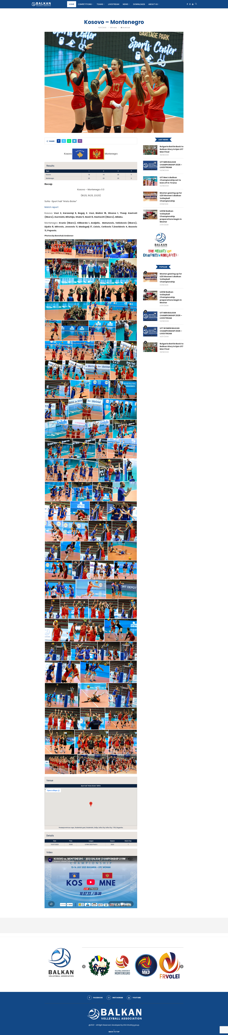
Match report (51, 207)
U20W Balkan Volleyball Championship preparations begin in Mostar (171, 216)
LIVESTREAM (113, 4)
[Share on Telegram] (74, 141)
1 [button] (122, 982)
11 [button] (143, 982)
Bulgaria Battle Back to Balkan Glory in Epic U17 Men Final (171, 149)
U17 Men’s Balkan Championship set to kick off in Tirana (170, 180)
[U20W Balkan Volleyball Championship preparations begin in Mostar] (150, 214)
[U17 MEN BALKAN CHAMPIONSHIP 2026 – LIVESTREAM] (150, 165)
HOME (71, 4)
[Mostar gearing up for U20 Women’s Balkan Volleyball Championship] (150, 196)
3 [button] (126, 982)
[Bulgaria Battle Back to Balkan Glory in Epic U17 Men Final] (150, 150)
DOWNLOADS (139, 4)
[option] (97, 965)
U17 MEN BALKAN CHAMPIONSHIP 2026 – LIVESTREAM (171, 165)
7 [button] (135, 982)
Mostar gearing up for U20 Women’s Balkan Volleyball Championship (171, 197)
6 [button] (132, 982)
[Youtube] (193, 4)
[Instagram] (190, 4)
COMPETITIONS (85, 4)
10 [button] (141, 982)
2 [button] (124, 982)
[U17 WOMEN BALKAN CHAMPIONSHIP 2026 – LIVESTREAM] (150, 331)
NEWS (125, 4)
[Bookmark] (155, 147)
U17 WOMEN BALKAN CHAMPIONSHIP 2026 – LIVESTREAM (171, 331)
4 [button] (128, 982)
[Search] (196, 4)
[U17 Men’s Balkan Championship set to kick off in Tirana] (150, 181)
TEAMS (100, 4)
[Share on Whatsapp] (69, 141)
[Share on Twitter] (64, 141)
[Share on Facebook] (59, 141)
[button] (84, 966)
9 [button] (139, 982)
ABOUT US (153, 4)
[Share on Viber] (80, 141)
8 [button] (137, 982)
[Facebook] (187, 4)
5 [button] (130, 982)
